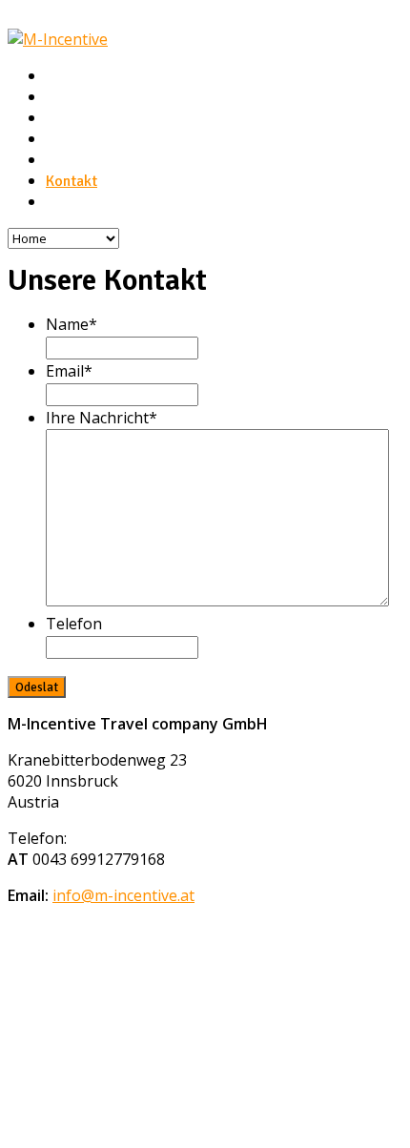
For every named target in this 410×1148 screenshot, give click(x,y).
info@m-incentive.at (123, 895)
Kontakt (71, 181)
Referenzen (83, 160)
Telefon (74, 623)
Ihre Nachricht (101, 417)
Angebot (74, 118)
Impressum (81, 202)
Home (65, 76)
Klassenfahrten (95, 139)
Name (71, 324)
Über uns (74, 97)
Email (69, 370)
